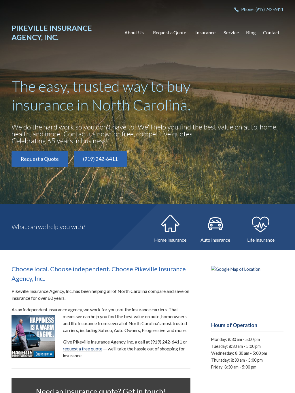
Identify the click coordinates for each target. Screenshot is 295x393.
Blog (251, 32)
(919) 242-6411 (100, 159)
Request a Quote (169, 32)
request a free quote (82, 348)
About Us (134, 32)
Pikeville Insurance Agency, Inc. (52, 32)
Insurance (205, 32)
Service (231, 32)
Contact (271, 32)
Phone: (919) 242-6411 (262, 9)
